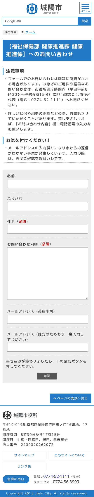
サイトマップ (24, 455)
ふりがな (15, 199)
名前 (11, 176)
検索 (85, 21)
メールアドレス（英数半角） (32, 311)
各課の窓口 (15, 479)
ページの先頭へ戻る (72, 398)
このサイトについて (69, 455)
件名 (11, 221)
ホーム (30, 32)
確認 (47, 376)
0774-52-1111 (56, 476)
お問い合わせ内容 (22, 244)
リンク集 (24, 466)
